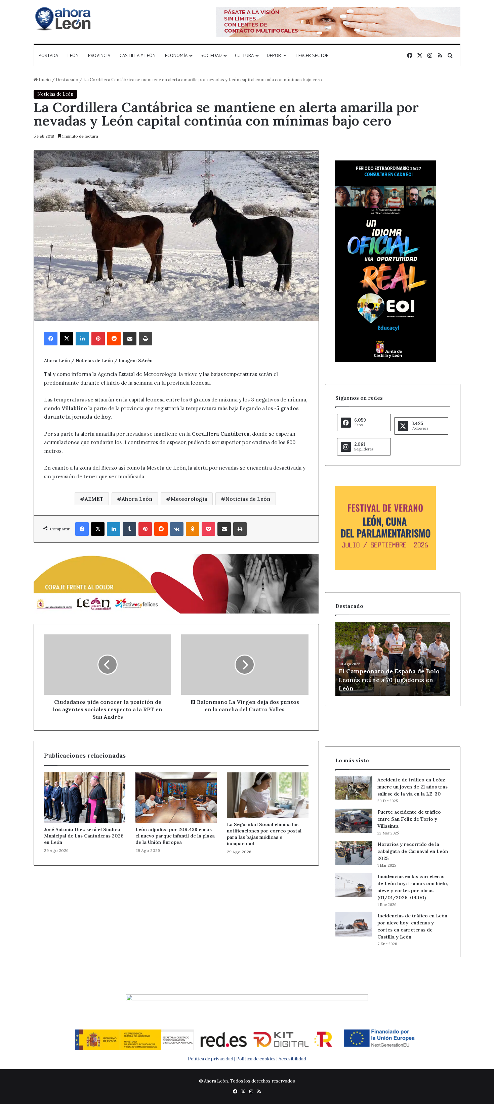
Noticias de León (55, 94)
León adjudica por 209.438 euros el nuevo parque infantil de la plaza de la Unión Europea (175, 835)
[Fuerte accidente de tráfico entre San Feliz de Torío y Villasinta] (353, 821)
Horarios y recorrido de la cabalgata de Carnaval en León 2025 (412, 851)
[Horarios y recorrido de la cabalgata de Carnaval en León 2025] (353, 853)
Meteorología (189, 498)
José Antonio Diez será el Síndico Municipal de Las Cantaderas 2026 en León (83, 835)
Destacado (67, 80)
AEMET (94, 498)
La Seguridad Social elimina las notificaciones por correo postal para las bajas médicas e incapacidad (264, 834)
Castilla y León (138, 55)
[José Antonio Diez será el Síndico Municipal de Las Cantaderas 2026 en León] (84, 797)
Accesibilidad (292, 1059)
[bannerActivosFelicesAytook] (176, 583)
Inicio (44, 80)
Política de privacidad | (212, 1059)
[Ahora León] (64, 18)
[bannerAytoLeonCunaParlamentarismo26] (385, 568)
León (73, 55)
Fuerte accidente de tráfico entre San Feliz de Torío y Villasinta (409, 819)
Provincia (99, 55)
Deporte (276, 55)
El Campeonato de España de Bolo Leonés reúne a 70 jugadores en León (389, 679)
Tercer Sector (312, 55)
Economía (176, 55)
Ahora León (137, 498)
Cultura (244, 55)
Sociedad (211, 55)
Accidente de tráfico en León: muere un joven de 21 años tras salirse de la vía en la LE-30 (412, 787)
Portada (48, 55)
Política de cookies (256, 1059)
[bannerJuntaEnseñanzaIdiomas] (385, 360)
